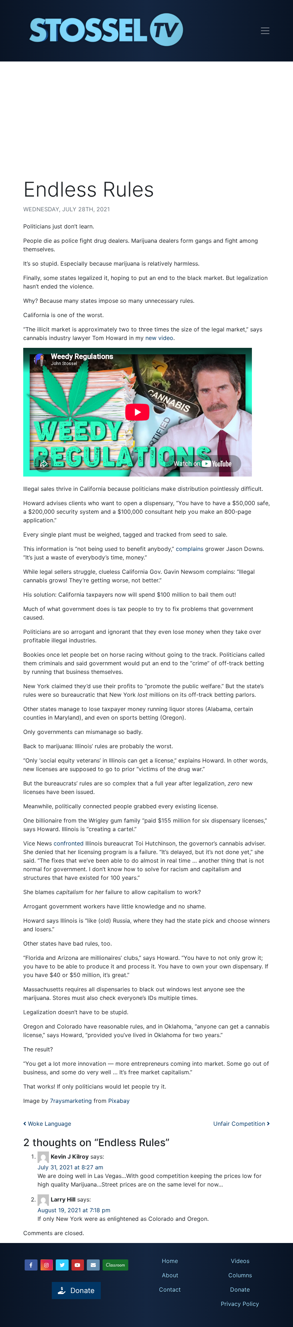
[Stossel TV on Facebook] (31, 1265)
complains (189, 548)
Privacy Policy (240, 1303)
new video (159, 337)
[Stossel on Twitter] (62, 1265)
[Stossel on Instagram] (46, 1265)
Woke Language (48, 1123)
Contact (170, 1289)
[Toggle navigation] (265, 31)
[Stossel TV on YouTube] (77, 1265)
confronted (69, 843)
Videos (240, 1260)
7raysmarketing (71, 1100)
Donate (240, 1289)
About (170, 1275)
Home (170, 1260)
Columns (240, 1275)
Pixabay (119, 1100)
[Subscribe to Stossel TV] (93, 1265)
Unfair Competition (240, 1123)
